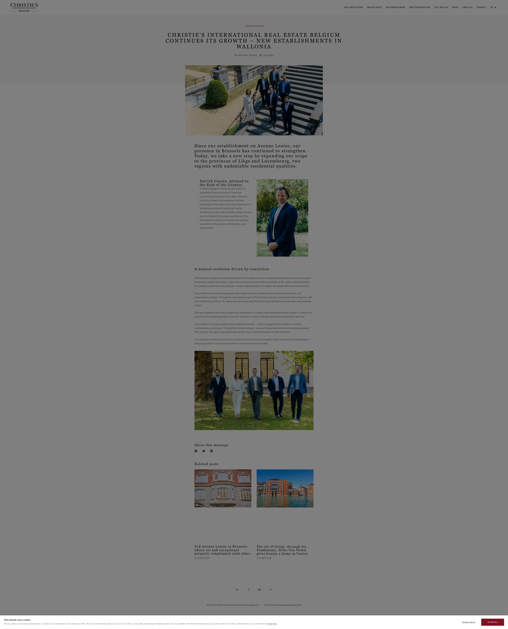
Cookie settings (468, 622)
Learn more (272, 624)
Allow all (492, 622)
